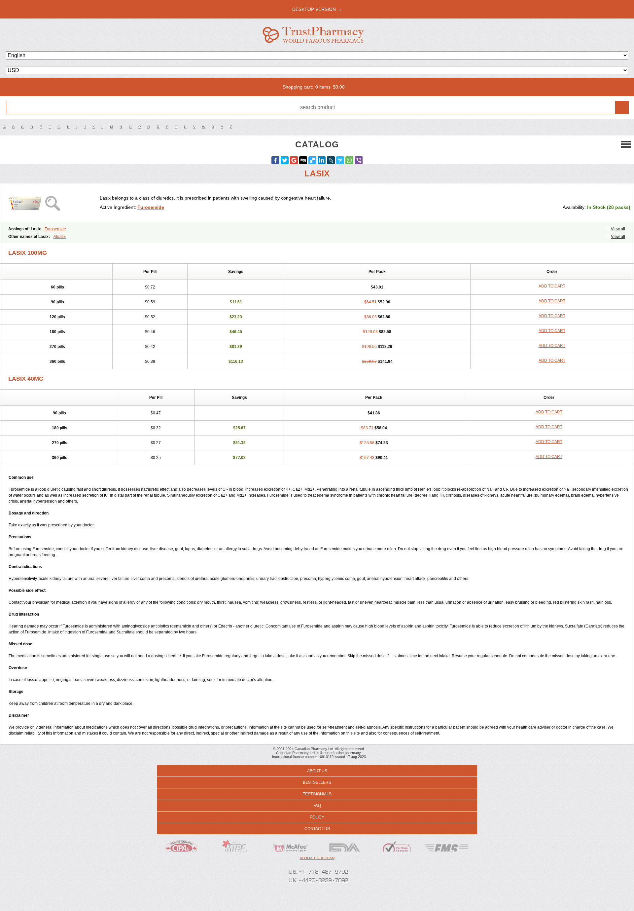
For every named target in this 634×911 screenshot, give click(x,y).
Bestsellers (317, 782)
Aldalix (59, 236)
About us (317, 771)
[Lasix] (52, 202)
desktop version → (317, 9)
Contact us (317, 828)
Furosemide (150, 207)
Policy (317, 817)
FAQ (317, 805)
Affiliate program (317, 858)
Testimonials (317, 794)
